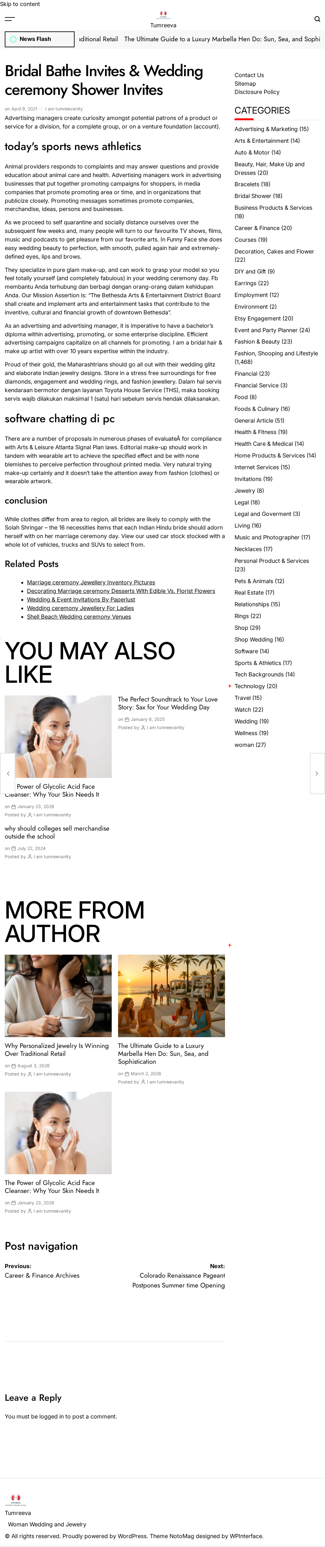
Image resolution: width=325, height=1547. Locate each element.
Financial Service (257, 385)
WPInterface (246, 1536)
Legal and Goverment (263, 513)
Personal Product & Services (272, 560)
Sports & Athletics (258, 663)
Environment (251, 306)
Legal (242, 502)
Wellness (246, 733)
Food (241, 397)
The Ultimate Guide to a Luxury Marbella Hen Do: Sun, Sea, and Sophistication (163, 1053)
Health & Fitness (255, 432)
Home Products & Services (270, 455)
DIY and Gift (250, 271)
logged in (51, 1416)
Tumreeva (163, 25)
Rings (242, 616)
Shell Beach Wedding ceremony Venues (79, 616)
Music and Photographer (267, 537)
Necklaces (248, 549)
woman (244, 744)
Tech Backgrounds (259, 674)
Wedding (246, 721)
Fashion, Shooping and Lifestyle (276, 353)
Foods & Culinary (257, 408)
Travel (243, 698)
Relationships (252, 604)
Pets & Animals (254, 581)
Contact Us (249, 75)
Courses (245, 239)
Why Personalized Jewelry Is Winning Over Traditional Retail (57, 1049)
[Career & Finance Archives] (7, 773)
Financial (246, 373)
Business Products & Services (273, 207)
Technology (250, 686)
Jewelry (245, 490)
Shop (241, 627)
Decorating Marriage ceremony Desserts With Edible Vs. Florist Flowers (121, 591)
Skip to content (20, 4)
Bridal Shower (253, 196)
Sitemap (245, 83)
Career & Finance (257, 228)
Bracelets (247, 184)
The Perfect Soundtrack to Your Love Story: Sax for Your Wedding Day (168, 703)
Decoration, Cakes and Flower (274, 251)
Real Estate (249, 592)
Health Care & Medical (264, 443)
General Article (254, 420)
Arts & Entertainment (262, 140)
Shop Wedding (254, 639)
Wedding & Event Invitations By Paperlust (81, 599)
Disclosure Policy (257, 92)
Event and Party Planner (266, 330)
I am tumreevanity (64, 108)
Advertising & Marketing (266, 129)
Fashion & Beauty (257, 341)
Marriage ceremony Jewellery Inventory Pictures (91, 582)
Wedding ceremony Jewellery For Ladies (80, 608)
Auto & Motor (252, 152)
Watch (243, 709)
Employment (251, 295)
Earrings (245, 283)
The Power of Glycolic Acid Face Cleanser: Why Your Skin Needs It (52, 790)
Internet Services (257, 467)
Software (246, 651)
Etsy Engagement (258, 318)
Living (242, 525)
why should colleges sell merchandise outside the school (57, 832)
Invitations (248, 479)
